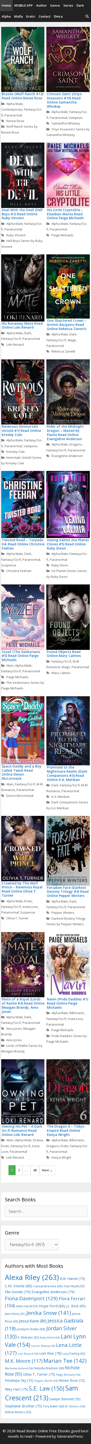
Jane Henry (15, 1314)
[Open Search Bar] (87, 16)
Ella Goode (18, 1291)
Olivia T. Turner (17, 918)
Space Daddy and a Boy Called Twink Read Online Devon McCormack (21, 772)
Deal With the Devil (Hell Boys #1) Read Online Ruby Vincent (22, 214)
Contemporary (12, 109)
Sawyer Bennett (65, 1399)
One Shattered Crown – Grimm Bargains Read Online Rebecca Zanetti (66, 324)
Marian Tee (65, 1360)
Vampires (76, 117)
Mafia (18, 16)
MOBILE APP (23, 5)
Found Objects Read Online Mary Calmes (64, 653)
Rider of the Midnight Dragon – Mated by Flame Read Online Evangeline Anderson (65, 432)
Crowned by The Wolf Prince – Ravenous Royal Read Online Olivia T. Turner (22, 889)
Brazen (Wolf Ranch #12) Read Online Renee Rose (22, 96)
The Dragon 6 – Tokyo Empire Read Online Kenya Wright (65, 1130)
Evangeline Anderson (67, 456)
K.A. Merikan (60, 796)
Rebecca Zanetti (63, 351)
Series (68, 5)
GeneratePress (70, 1436)
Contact (44, 16)
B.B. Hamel (72, 1278)
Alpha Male (14, 104)
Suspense (8, 565)
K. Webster (28, 1337)
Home (6, 5)
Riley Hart (16, 1389)
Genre (55, 5)
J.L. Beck (76, 1306)
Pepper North (46, 1380)
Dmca (58, 16)
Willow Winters (18, 1412)
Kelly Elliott (50, 1337)
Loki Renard (15, 344)
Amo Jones (14, 1028)
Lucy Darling (74, 1353)
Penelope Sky (19, 1380)
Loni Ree (50, 1353)
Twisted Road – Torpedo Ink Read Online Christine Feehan (23, 544)
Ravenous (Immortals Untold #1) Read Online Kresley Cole (21, 430)
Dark (80, 5)
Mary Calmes (61, 673)
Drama (38, 1140)
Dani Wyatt (74, 1286)
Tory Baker (53, 1406)
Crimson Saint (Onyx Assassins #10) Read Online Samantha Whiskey (64, 100)
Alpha (6, 16)
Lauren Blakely (43, 1346)
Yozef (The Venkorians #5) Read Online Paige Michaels (21, 655)
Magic (72, 340)
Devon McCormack (20, 795)
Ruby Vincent (15, 235)
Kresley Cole (15, 451)
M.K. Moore (23, 1361)
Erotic (30, 16)
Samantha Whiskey (65, 123)
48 (35, 1170)
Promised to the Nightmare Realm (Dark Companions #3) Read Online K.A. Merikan (67, 773)
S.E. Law (46, 1388)
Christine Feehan (18, 571)
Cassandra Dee (48, 1286)
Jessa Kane (33, 1321)
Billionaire (76, 1013)
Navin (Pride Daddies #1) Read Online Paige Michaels (67, 1003)
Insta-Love (30, 906)
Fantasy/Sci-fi (11, 338)
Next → (47, 1170)
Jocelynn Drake (31, 1329)
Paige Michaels (62, 235)
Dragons (75, 444)
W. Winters (75, 1406)
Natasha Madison (49, 1368)
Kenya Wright (61, 1157)
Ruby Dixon (59, 565)
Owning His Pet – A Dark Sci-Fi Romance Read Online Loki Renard (22, 1130)
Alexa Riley (32, 1277)
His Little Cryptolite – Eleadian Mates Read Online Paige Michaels (65, 214)
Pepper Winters (62, 912)
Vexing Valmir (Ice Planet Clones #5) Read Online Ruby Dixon (68, 544)
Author (41, 5)
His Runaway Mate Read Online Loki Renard (22, 325)
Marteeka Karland (19, 1368)
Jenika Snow (48, 1312)
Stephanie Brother (23, 1406)
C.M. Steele (18, 1285)
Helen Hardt (27, 1306)
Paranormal (13, 115)
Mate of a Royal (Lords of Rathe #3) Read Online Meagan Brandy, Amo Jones (23, 1005)
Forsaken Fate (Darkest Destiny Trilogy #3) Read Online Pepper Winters (68, 891)
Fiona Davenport (31, 1298)
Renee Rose (15, 121)
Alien (10, 665)
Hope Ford (52, 1305)
